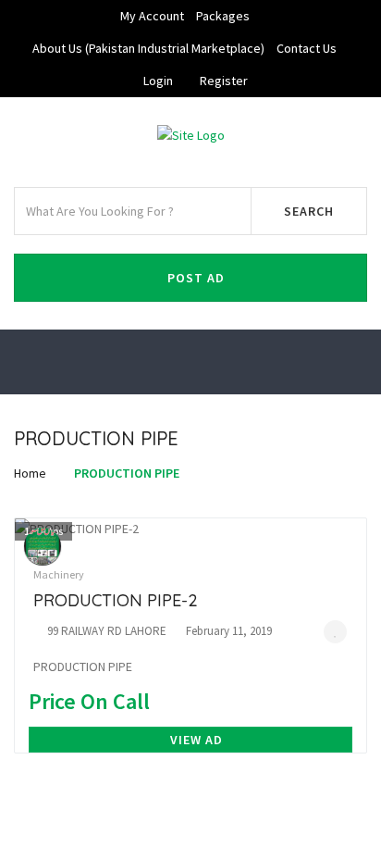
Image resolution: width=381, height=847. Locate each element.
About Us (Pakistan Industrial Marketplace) (148, 48)
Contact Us (307, 48)
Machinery (58, 574)
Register (224, 80)
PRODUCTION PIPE (126, 473)
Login (158, 80)
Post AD (196, 277)
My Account (152, 15)
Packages (223, 15)
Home (30, 473)
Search (309, 211)
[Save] (335, 631)
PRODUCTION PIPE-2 (115, 600)
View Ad (196, 739)
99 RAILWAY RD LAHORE (106, 631)
